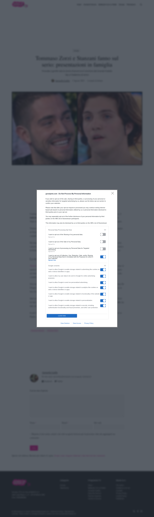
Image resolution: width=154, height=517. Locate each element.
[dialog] (77, 258)
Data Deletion (65, 323)
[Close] (113, 194)
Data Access (77, 323)
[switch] (103, 234)
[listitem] (77, 230)
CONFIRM (62, 316)
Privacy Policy (88, 323)
